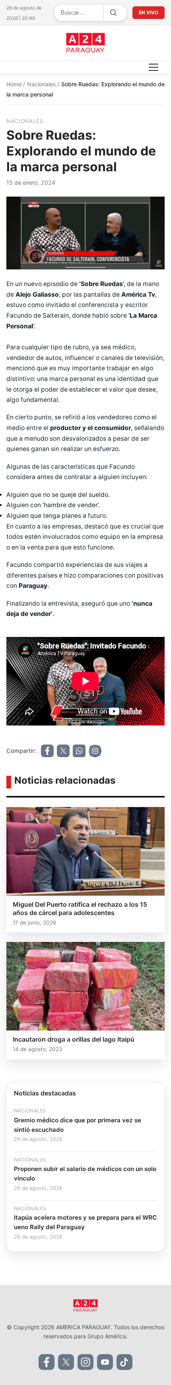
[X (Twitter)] (66, 1362)
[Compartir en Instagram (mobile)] (95, 751)
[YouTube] (105, 1362)
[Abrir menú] (153, 67)
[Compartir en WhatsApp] (79, 751)
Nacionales (42, 84)
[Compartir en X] (63, 751)
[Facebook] (46, 1362)
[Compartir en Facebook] (47, 751)
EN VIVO (148, 12)
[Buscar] (112, 12)
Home (14, 84)
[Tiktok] (124, 1362)
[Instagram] (85, 1362)
